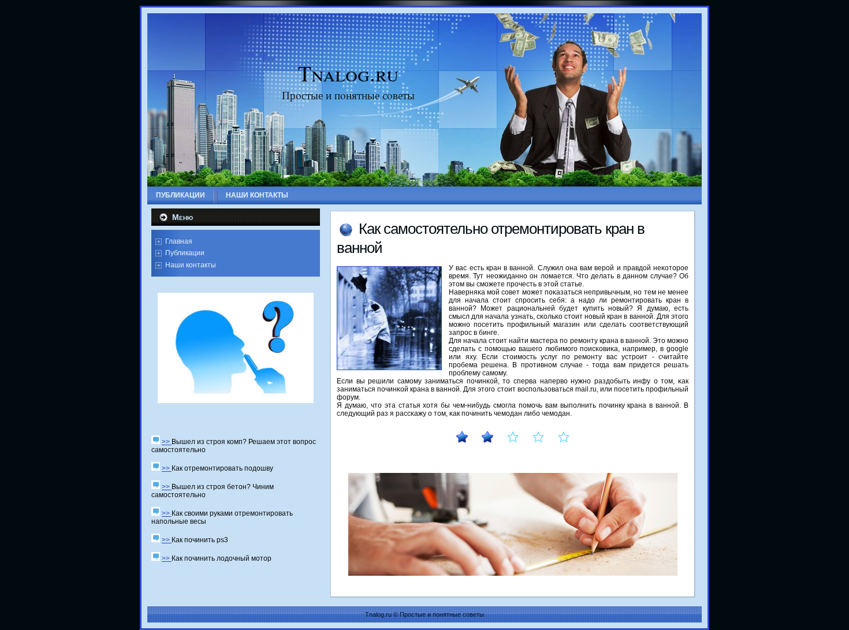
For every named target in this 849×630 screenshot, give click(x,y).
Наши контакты (190, 265)
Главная (178, 241)
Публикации (184, 253)
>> (167, 442)
